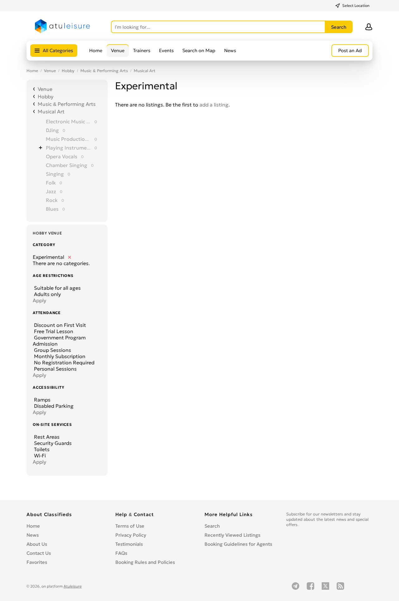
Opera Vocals (61, 156)
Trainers (141, 50)
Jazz (51, 191)
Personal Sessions (55, 369)
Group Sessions (52, 350)
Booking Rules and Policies (145, 562)
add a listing (214, 104)
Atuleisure (73, 586)
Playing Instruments (68, 148)
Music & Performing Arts (104, 70)
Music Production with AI (68, 139)
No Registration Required (63, 362)
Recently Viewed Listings (232, 535)
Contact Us (38, 553)
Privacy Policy (130, 535)
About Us (36, 544)
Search (212, 526)
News (230, 50)
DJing (52, 130)
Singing (55, 174)
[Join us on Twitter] (325, 586)
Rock (52, 200)
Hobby (68, 70)
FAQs (121, 553)
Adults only (47, 294)
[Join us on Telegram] (295, 586)
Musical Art (145, 70)
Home (95, 50)
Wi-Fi (39, 455)
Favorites (36, 562)
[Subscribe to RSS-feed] (340, 586)
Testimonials (129, 544)
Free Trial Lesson (53, 331)
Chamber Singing (66, 165)
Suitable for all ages (57, 288)
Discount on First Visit (59, 325)
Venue (117, 50)
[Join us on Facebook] (310, 586)
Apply (39, 300)
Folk (51, 183)
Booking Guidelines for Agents (238, 544)
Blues (52, 209)
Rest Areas (46, 437)
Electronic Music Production (68, 121)
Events (166, 50)
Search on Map (198, 50)
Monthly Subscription (59, 356)
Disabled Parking (53, 406)
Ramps (41, 400)
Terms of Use (129, 526)
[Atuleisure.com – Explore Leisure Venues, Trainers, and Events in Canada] (62, 32)
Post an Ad (350, 50)
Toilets (41, 449)
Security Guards (52, 443)
